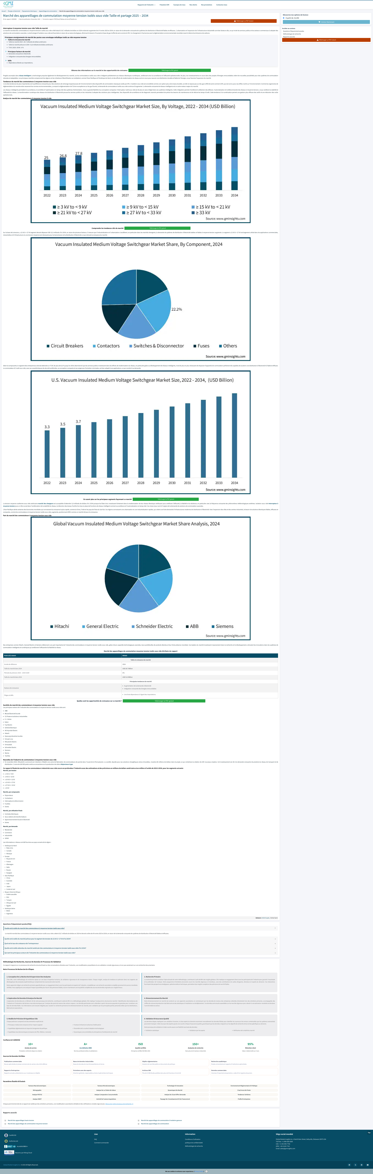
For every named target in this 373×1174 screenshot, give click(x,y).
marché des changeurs (45, 503)
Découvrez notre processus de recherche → (119, 1104)
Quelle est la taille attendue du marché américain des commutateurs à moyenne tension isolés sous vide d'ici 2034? (45, 948)
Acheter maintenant (327, 22)
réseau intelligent (25, 76)
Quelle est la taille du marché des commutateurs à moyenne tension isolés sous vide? (35, 928)
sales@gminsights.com (287, 1148)
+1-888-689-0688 (287, 1142)
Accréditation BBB (86, 1048)
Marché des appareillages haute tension (21, 1120)
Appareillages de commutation (48, 11)
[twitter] (355, 1165)
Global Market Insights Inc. (11, 1165)
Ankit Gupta (265, 918)
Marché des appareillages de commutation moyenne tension (28, 1124)
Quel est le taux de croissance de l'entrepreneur (22, 943)
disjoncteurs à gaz (67, 764)
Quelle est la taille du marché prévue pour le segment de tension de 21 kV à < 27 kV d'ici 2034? (38, 939)
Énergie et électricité (14, 11)
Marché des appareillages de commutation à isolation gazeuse (161, 1120)
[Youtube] (368, 1165)
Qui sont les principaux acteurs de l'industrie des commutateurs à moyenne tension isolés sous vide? (40, 953)
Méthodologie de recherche (292, 34)
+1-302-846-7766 (284, 1144)
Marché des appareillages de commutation (155, 1124)
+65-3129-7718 (285, 1146)
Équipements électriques (29, 11)
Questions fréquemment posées (293, 31)
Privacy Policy (198, 1171)
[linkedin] (349, 1165)
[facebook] (361, 1165)
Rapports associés (289, 37)
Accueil (4, 11)
